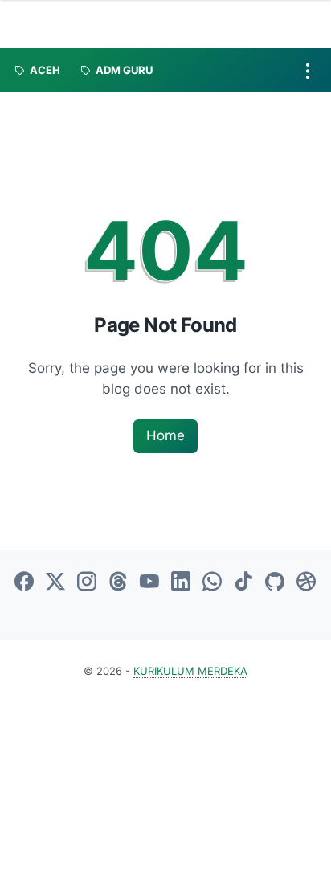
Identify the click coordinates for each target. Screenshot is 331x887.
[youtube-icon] (149, 582)
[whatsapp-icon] (212, 582)
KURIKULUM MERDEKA (190, 671)
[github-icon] (274, 582)
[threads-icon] (118, 582)
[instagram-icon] (86, 582)
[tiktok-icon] (243, 582)
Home (165, 435)
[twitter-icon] (55, 582)
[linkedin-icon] (180, 582)
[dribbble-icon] (306, 582)
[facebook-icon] (24, 582)
